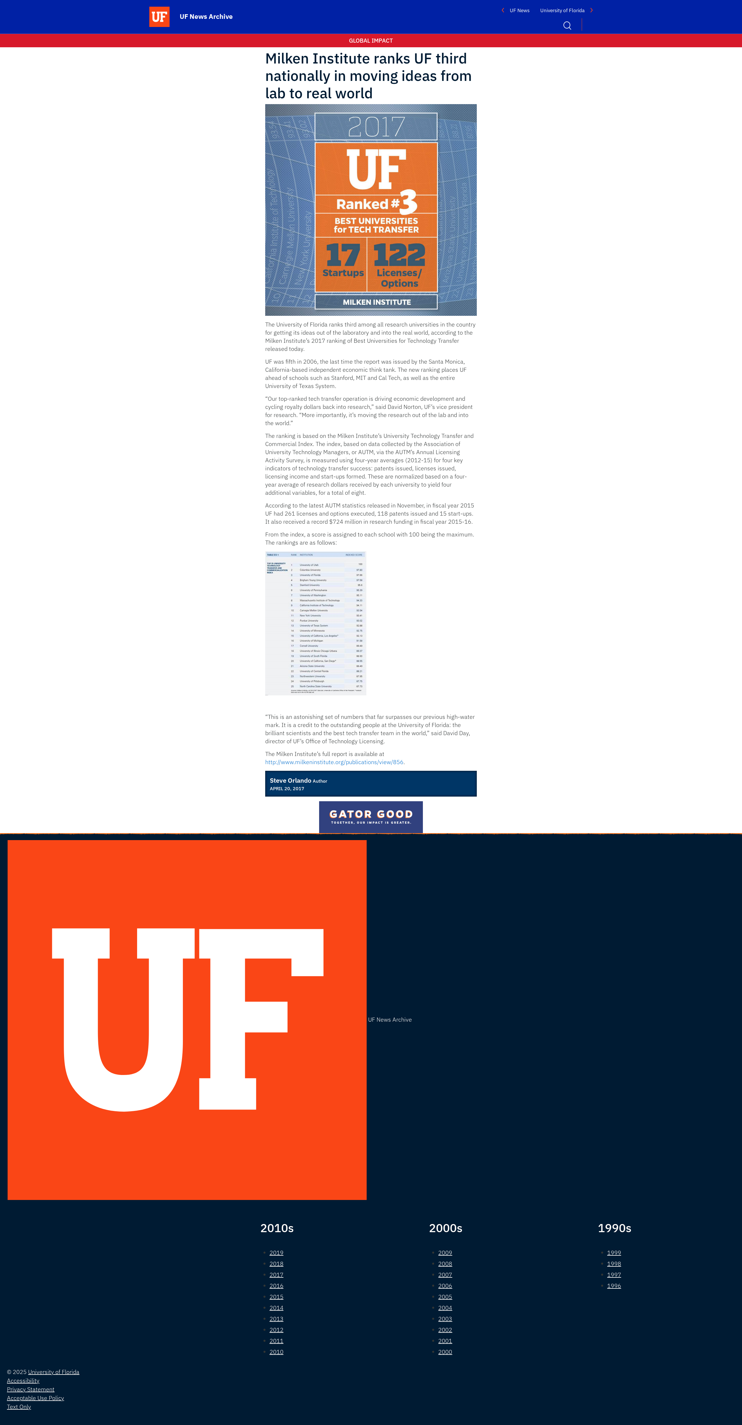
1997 (614, 1275)
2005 (445, 1297)
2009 (445, 1253)
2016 (276, 1286)
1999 (614, 1253)
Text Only (19, 1407)
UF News (520, 10)
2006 (445, 1286)
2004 (445, 1308)
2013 (276, 1319)
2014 (276, 1308)
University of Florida (562, 10)
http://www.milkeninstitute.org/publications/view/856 (334, 762)
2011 (276, 1341)
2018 (276, 1264)
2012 (276, 1330)
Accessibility (23, 1380)
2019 (276, 1253)
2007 (445, 1275)
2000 (445, 1352)
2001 (445, 1341)
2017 (276, 1275)
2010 (276, 1352)
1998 (614, 1264)
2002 (445, 1330)
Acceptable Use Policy (35, 1398)
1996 (614, 1286)
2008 (445, 1264)
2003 (445, 1319)
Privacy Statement (30, 1389)
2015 (276, 1297)
